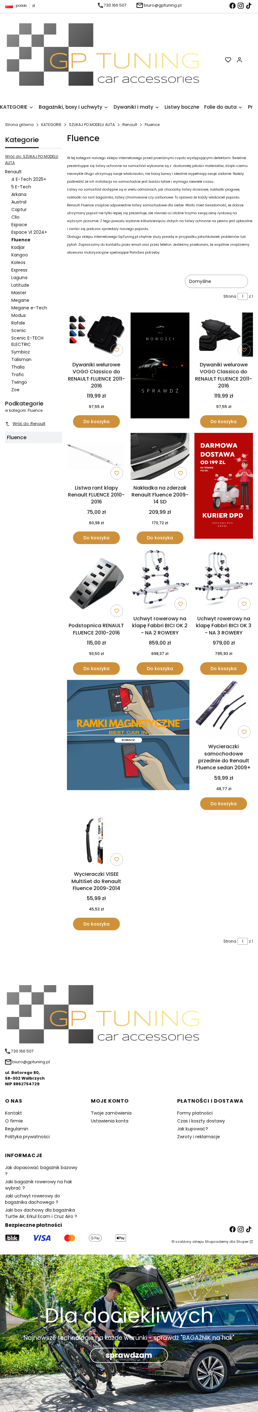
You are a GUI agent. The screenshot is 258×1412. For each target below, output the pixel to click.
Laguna (19, 277)
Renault (129, 124)
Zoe (15, 390)
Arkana (18, 194)
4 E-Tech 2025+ (28, 179)
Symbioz (20, 352)
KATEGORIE (51, 124)
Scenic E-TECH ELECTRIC (27, 341)
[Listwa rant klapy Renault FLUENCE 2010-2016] (96, 458)
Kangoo (19, 255)
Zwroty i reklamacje (198, 1137)
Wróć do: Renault (29, 423)
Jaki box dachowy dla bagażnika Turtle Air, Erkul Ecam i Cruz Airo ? (41, 1213)
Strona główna (19, 124)
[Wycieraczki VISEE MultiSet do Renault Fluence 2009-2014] (96, 841)
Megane (20, 300)
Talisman (21, 359)
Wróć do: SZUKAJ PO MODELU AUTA (31, 159)
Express (19, 270)
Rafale (18, 323)
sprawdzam (129, 1355)
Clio (15, 217)
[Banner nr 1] (160, 370)
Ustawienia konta (109, 1121)
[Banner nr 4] (223, 488)
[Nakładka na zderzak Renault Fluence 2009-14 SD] (160, 457)
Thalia (18, 367)
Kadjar (18, 247)
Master (18, 293)
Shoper (242, 1241)
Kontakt (13, 1113)
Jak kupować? (192, 1129)
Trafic (17, 374)
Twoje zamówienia (111, 1113)
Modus (18, 315)
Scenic (18, 330)
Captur (19, 209)
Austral (18, 202)
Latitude (20, 285)
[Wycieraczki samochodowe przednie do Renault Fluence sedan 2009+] (223, 710)
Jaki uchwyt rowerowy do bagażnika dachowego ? (32, 1199)
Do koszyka (96, 421)
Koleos (18, 262)
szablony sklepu (189, 1241)
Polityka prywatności (27, 1137)
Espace (19, 224)
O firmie (14, 1121)
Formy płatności (195, 1113)
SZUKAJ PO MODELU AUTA (92, 124)
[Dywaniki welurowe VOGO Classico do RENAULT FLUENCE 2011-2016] (96, 335)
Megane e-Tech (29, 308)
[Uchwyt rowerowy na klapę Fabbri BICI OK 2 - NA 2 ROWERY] (160, 581)
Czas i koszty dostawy (201, 1121)
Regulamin (16, 1129)
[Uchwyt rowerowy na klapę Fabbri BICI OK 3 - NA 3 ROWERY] (223, 581)
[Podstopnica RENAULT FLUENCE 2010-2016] (96, 584)
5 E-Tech (21, 187)
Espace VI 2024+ (29, 232)
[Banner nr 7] (128, 745)
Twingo (19, 382)
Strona (229, 296)
